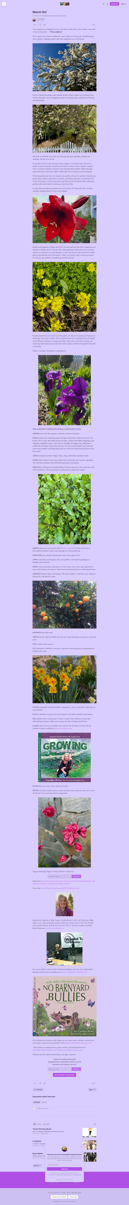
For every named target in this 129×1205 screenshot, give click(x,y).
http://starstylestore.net (63, 728)
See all (36, 1165)
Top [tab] (35, 1124)
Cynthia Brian (41, 19)
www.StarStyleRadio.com (55, 928)
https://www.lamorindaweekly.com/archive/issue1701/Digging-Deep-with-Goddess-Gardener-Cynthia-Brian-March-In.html (64, 882)
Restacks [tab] (44, 1102)
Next (91, 1089)
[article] (64, 1132)
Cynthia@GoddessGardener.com (45, 1050)
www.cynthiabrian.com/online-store (75, 972)
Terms (68, 1192)
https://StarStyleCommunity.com (79, 1043)
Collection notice (76, 1192)
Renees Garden (66, 548)
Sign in (123, 4)
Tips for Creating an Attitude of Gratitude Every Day (48, 1131)
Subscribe (114, 4)
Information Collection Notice (64, 1174)
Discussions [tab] (46, 1124)
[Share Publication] (107, 4)
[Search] (103, 4)
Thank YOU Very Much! (42, 1129)
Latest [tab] (39, 1124)
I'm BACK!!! (37, 1141)
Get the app (73, 1197)
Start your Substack (60, 1197)
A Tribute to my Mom (39, 1144)
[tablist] (40, 1102)
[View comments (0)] (40, 25)
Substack (55, 1201)
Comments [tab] (37, 1102)
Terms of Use (73, 1173)
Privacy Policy (77, 1174)
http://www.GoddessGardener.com (70, 1050)
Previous (39, 1089)
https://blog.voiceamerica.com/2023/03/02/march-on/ (60, 888)
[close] (81, 1146)
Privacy (64, 1192)
